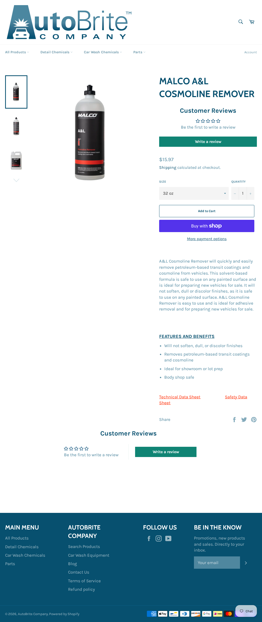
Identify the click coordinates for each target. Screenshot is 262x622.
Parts (138, 52)
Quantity (238, 181)
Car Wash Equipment (88, 555)
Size (162, 181)
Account (250, 52)
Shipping (167, 167)
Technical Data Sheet (179, 396)
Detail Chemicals (55, 52)
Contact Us (78, 572)
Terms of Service (84, 580)
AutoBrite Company (33, 614)
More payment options (207, 238)
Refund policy (81, 589)
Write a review (208, 141)
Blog (72, 563)
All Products (16, 52)
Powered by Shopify (64, 614)
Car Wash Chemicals (102, 52)
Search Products (84, 546)
